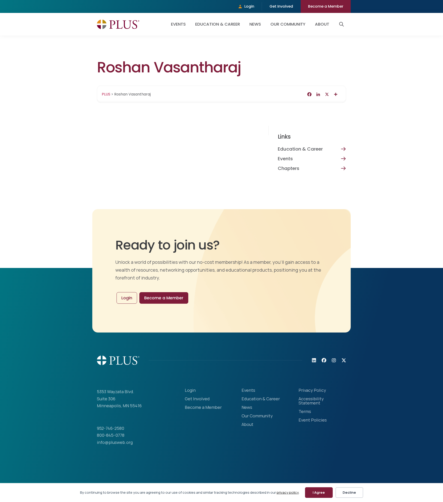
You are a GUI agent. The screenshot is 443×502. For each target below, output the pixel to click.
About (322, 24)
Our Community (287, 24)
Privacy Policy (312, 390)
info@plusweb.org (115, 442)
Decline (349, 492)
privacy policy (288, 492)
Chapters (288, 168)
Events (178, 24)
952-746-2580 (110, 428)
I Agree (319, 492)
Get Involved (281, 6)
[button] (342, 24)
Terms (305, 411)
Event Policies (313, 420)
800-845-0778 (110, 435)
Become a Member (325, 6)
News (255, 24)
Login (249, 6)
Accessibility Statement (311, 401)
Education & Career (217, 24)
